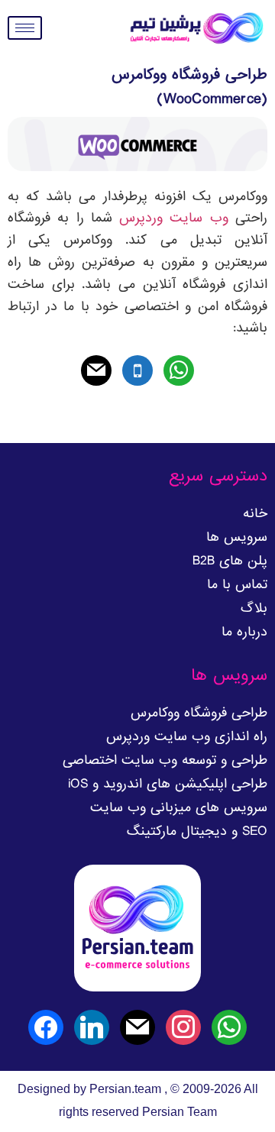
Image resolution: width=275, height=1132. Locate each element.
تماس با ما (237, 584)
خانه (255, 513)
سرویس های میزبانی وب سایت (178, 807)
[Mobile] (137, 372)
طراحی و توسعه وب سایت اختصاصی (165, 760)
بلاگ (254, 608)
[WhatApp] (178, 372)
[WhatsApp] (229, 1029)
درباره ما (244, 632)
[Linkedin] (91, 1029)
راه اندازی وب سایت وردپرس (186, 736)
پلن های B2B (229, 561)
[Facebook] (45, 1029)
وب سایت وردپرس (173, 218)
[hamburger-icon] (25, 28)
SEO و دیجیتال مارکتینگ (197, 831)
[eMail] (96, 372)
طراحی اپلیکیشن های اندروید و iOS (167, 784)
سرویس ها (236, 537)
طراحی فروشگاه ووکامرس (199, 713)
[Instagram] (183, 1029)
